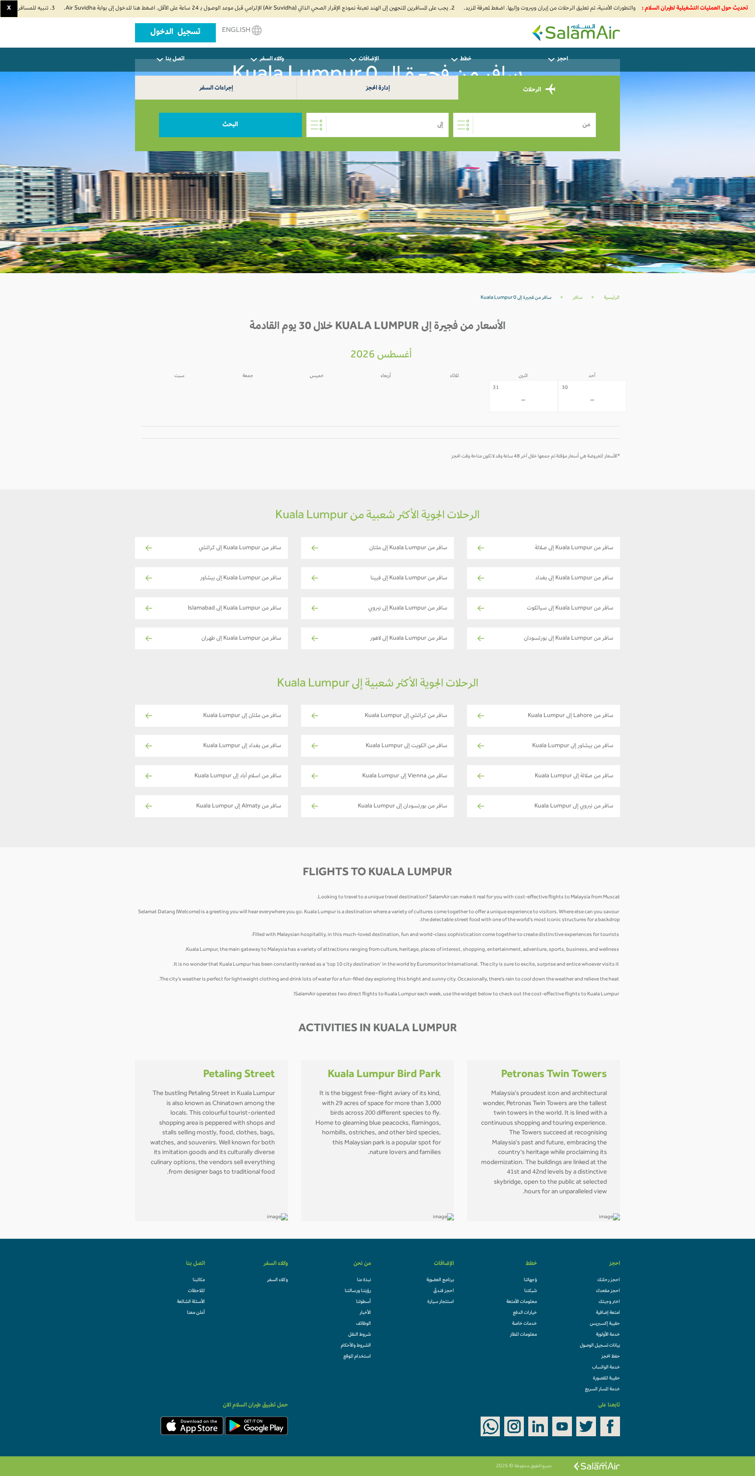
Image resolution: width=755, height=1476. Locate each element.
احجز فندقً (443, 1291)
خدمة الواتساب (606, 1367)
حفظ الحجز (610, 1356)
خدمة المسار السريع (602, 1389)
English (237, 30)
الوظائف (363, 1324)
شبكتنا (530, 1291)
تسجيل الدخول (175, 32)
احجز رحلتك (608, 1280)
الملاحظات (196, 1291)
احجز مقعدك (608, 1291)
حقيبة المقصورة (606, 1378)
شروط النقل (359, 1334)
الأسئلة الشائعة (191, 1302)
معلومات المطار (523, 1334)
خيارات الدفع (525, 1313)
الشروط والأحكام (356, 1345)
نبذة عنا (364, 1280)
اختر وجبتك (609, 1302)
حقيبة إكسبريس (605, 1324)
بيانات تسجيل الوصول (600, 1345)
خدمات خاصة (524, 1324)
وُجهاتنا (530, 1280)
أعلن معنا (196, 1313)
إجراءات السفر (216, 88)
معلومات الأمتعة (521, 1302)
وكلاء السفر (277, 1280)
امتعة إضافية (608, 1313)
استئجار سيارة (440, 1302)
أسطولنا (363, 1302)
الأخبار (365, 1313)
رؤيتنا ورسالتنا (358, 1291)
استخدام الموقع (357, 1356)
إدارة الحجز (378, 88)
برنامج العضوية (440, 1280)
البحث (230, 124)
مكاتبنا (199, 1280)
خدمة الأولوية (608, 1334)
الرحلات (532, 90)
